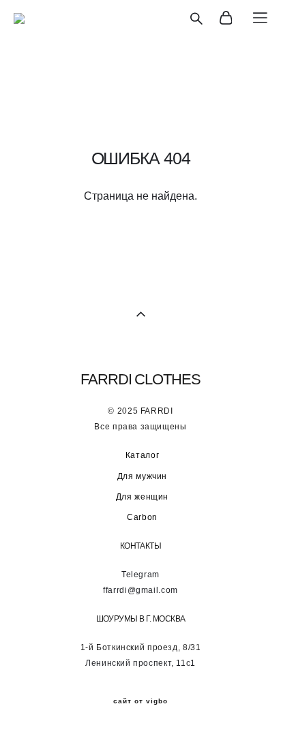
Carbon (142, 517)
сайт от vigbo (140, 701)
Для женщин (142, 497)
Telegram (140, 574)
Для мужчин (142, 476)
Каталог (142, 455)
